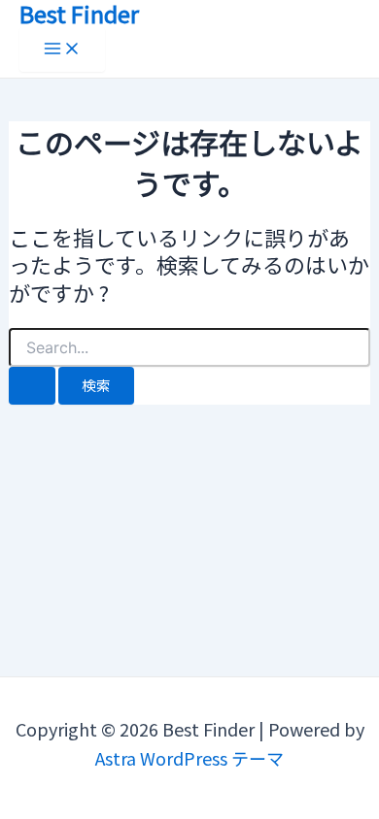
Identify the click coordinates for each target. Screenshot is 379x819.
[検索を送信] (32, 386)
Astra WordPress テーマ (189, 757)
